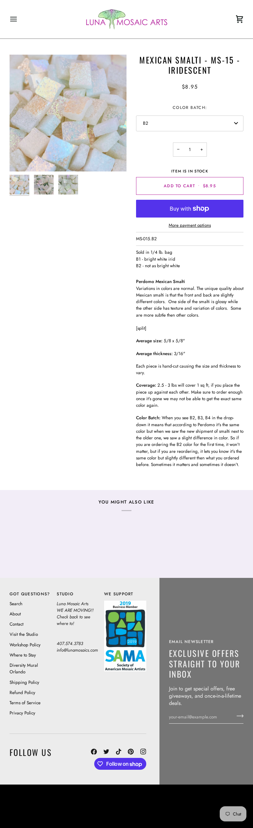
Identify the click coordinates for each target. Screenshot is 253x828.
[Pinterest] (131, 752)
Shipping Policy (24, 682)
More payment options (190, 225)
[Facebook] (94, 752)
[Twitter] (106, 752)
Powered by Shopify (218, 815)
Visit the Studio (24, 634)
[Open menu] (19, 19)
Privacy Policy (22, 713)
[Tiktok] (118, 752)
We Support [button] (118, 594)
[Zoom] (68, 113)
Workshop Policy (25, 645)
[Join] (238, 716)
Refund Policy (22, 692)
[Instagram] (143, 752)
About (15, 614)
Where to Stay (23, 655)
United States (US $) (39, 806)
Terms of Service (25, 703)
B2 (145, 123)
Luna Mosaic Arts (144, 797)
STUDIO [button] (65, 594)
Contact (16, 624)
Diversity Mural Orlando (24, 668)
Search (16, 604)
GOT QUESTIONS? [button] (30, 594)
